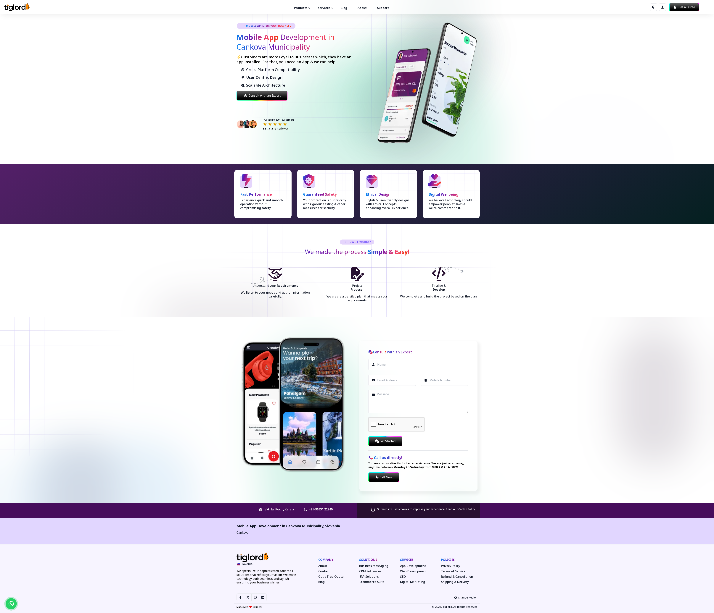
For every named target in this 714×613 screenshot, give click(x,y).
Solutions (368, 560)
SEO (403, 577)
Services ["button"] (324, 8)
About (362, 8)
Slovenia (332, 525)
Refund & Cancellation (457, 577)
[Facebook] (240, 597)
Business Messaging (373, 566)
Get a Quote (686, 7)
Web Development (413, 571)
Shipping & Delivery (455, 582)
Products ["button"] (300, 8)
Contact (324, 571)
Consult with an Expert (265, 95)
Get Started (387, 441)
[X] (248, 597)
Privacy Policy (450, 566)
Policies (448, 560)
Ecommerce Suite (372, 582)
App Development (413, 566)
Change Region (467, 597)
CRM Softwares (370, 571)
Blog (344, 8)
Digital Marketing (412, 582)
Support (383, 8)
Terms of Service (453, 571)
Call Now (386, 477)
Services (406, 560)
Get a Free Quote (331, 577)
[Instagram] (255, 597)
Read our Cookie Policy (460, 509)
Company (325, 560)
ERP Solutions (369, 577)
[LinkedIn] (262, 597)
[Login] (662, 7)
